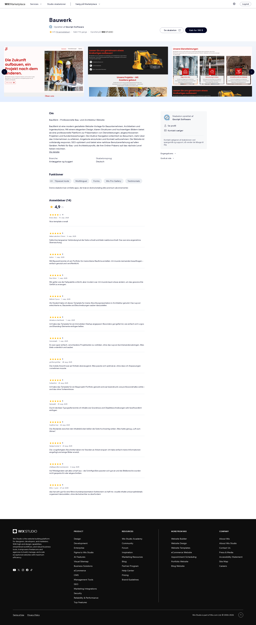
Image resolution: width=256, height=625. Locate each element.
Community (127, 543)
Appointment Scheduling (183, 557)
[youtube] (14, 570)
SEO (76, 584)
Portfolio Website (179, 561)
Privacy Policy (33, 615)
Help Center (128, 570)
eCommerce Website (181, 552)
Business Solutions (83, 566)
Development (81, 543)
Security (78, 593)
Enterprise (79, 547)
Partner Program (130, 566)
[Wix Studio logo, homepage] (25, 531)
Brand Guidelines (130, 579)
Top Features (80, 602)
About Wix (224, 538)
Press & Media (226, 552)
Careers (223, 566)
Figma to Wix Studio (84, 552)
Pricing (125, 575)
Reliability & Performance (86, 597)
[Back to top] (240, 615)
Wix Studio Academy (132, 538)
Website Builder (179, 538)
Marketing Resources (132, 557)
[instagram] (23, 570)
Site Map (223, 561)
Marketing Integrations (85, 588)
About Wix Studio (228, 543)
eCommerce (80, 570)
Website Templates (180, 547)
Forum (125, 547)
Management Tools (83, 579)
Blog (124, 561)
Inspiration (127, 552)
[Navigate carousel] (4, 72)
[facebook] (27, 570)
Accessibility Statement (231, 557)
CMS (76, 575)
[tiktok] (31, 570)
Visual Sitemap (81, 561)
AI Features (79, 557)
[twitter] (18, 570)
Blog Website (178, 566)
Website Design (179, 543)
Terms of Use (18, 615)
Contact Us (224, 547)
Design (77, 538)
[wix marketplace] (15, 4)
